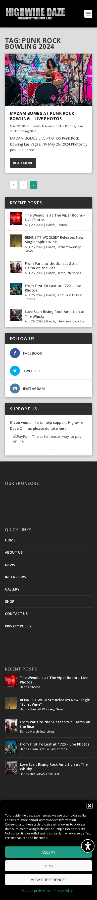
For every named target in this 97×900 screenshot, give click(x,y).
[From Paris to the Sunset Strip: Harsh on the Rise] (16, 267)
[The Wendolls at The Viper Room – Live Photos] (16, 218)
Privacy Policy (63, 891)
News (29, 251)
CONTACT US (16, 613)
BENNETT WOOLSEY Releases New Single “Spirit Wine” (54, 239)
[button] (89, 805)
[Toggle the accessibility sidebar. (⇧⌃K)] (88, 846)
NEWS (10, 564)
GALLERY (12, 589)
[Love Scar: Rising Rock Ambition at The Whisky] (16, 315)
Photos (70, 126)
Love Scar (79, 321)
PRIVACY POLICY (18, 626)
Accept (48, 852)
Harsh (61, 273)
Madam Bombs (53, 126)
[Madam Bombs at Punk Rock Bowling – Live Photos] (48, 80)
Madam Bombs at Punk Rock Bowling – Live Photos (42, 116)
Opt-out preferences (36, 891)
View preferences (48, 879)
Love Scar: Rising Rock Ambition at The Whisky (55, 313)
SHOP (9, 601)
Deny (48, 865)
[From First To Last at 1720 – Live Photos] (16, 289)
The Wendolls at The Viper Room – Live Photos (55, 217)
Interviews (74, 273)
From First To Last (69, 295)
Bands (36, 126)
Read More (23, 162)
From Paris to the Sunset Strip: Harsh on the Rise (52, 265)
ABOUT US (14, 552)
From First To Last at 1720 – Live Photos (53, 288)
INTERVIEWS (15, 577)
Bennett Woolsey (69, 247)
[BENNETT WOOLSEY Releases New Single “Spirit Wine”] (16, 240)
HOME (10, 540)
